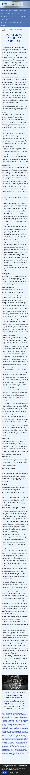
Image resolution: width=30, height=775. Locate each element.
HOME (2, 10)
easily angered (23, 722)
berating (22, 714)
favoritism (17, 725)
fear (2, 727)
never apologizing (11, 742)
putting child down (18, 746)
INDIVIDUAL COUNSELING (20, 10)
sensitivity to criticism (9, 750)
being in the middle (16, 714)
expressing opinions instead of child (16, 724)
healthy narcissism (8, 731)
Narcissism (4, 740)
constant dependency (23, 718)
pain (2, 743)
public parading (11, 746)
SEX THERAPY (5, 16)
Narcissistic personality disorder (20, 740)
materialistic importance (9, 739)
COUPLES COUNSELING (7, 13)
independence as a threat (16, 732)
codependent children (9, 717)
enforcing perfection (5, 724)
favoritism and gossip (23, 725)
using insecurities (20, 753)
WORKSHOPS (4, 19)
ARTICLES (3, 25)
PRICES (17, 16)
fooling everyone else (12, 727)
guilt (2, 729)
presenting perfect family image (7, 745)
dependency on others (10, 720)
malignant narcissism (5, 738)
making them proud (22, 736)
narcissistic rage (5, 742)
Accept (4, 772)
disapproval (10, 721)
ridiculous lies (4, 749)
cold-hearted (15, 717)
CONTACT (23, 16)
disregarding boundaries (21, 721)
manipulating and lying (14, 738)
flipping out (5, 727)
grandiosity (12, 728)
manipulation (21, 738)
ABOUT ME (9, 10)
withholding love (14, 754)
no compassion (18, 742)
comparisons (15, 718)
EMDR (12, 16)
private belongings (5, 746)
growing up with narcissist (23, 728)
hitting (14, 731)
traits (16, 753)
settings (17, 769)
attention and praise (9, 714)
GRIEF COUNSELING (20, 13)
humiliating (17, 731)
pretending (16, 745)
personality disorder (7, 743)
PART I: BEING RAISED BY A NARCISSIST (14, 37)
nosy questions (24, 742)
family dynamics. (12, 725)
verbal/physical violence (6, 754)
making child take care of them (12, 736)
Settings (11, 772)
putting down (24, 746)
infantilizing (24, 732)
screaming (16, 749)
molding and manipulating (22, 739)
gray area (16, 728)
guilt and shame (6, 729)
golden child (7, 728)
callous (22, 716)
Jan (2, 34)
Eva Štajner (12, 4)
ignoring (21, 731)
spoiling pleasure (17, 750)
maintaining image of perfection (12, 735)
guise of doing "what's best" (15, 729)
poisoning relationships (15, 743)
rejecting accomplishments (15, 747)
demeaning (4, 720)
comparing (11, 718)
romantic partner (10, 749)
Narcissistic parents (10, 740)
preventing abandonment (22, 745)
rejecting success (23, 747)
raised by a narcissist (6, 747)
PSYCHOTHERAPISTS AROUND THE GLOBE (12, 22)
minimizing (16, 739)
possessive (22, 743)
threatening (12, 753)
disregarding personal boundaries (8, 722)
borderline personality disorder (14, 716)
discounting (15, 721)
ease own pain (17, 722)
